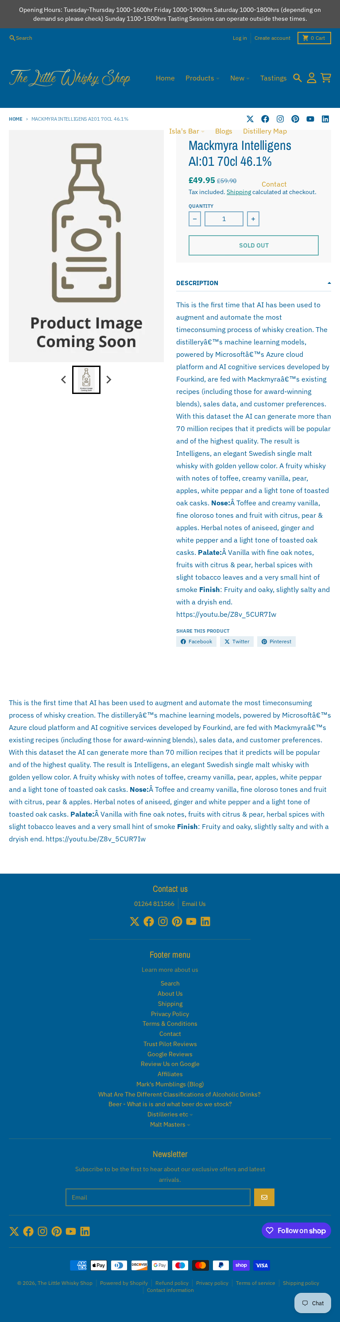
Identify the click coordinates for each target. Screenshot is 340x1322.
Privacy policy (212, 1283)
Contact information (170, 1290)
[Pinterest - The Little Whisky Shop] (295, 119)
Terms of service (255, 1283)
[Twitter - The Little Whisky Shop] (134, 921)
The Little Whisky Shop (65, 1283)
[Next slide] (108, 380)
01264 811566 (154, 904)
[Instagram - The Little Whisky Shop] (163, 921)
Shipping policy (301, 1283)
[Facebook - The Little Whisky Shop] (148, 921)
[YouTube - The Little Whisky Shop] (310, 119)
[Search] (297, 78)
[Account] (311, 78)
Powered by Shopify (124, 1283)
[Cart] (326, 78)
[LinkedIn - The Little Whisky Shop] (325, 119)
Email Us (194, 904)
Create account (272, 37)
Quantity (201, 206)
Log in (240, 37)
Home (16, 119)
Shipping (239, 192)
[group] (86, 380)
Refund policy (172, 1283)
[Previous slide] (64, 380)
